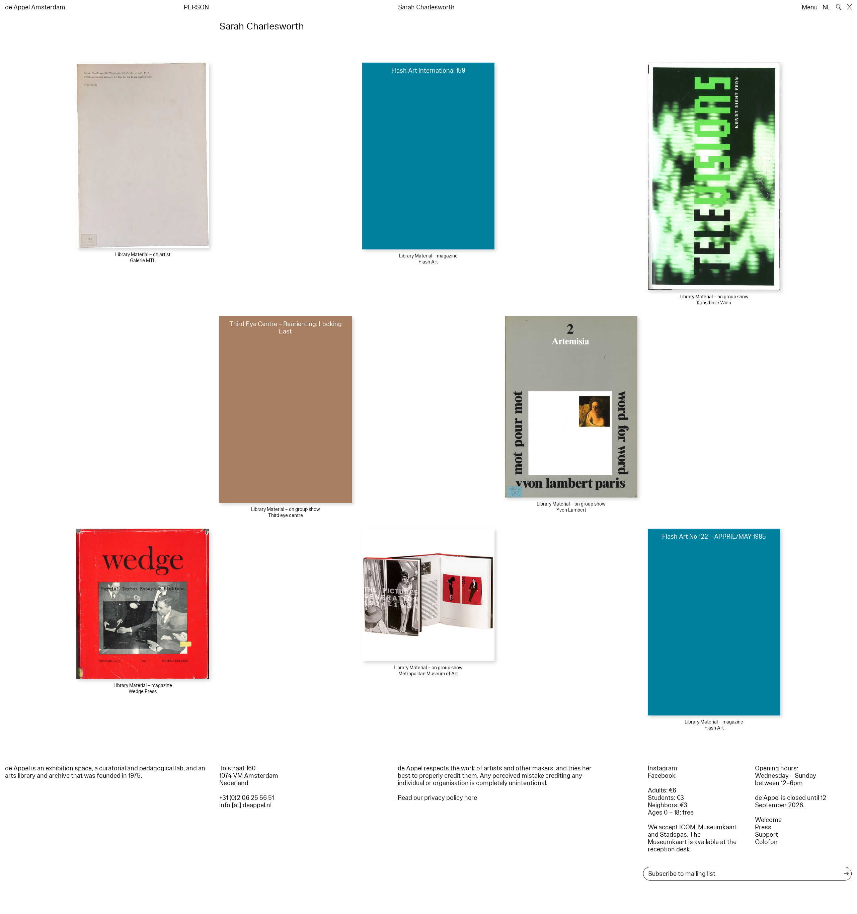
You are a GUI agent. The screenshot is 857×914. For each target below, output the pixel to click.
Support (766, 834)
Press (763, 827)
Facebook (662, 775)
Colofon (766, 842)
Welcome (768, 820)
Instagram (662, 768)
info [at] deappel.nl (245, 805)
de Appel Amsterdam (35, 7)
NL (827, 7)
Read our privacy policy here (437, 797)
